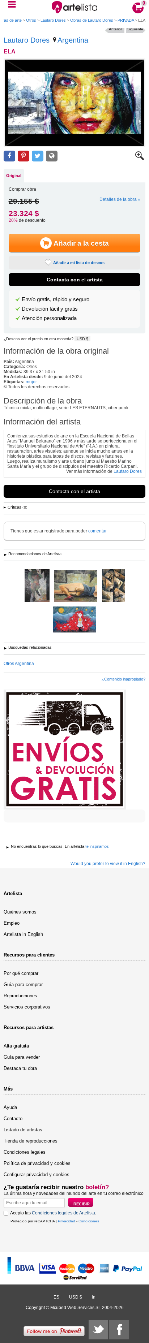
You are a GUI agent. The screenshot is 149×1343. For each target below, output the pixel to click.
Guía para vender (22, 1057)
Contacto (13, 1118)
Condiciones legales (25, 1152)
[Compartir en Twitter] (37, 156)
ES (56, 1297)
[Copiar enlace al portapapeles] (52, 156)
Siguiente (135, 29)
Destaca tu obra (20, 1068)
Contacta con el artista (75, 279)
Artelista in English (23, 934)
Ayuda (10, 1107)
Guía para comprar (23, 984)
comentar (97, 531)
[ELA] (74, 103)
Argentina (73, 40)
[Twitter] (98, 1329)
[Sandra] (74, 620)
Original (13, 175)
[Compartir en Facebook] (9, 156)
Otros (31, 20)
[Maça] (37, 586)
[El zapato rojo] (75, 586)
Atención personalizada (49, 318)
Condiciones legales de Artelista (63, 1212)
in (93, 1297)
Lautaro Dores (53, 20)
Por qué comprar (21, 973)
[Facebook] (119, 1329)
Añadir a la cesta (81, 243)
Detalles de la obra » (119, 199)
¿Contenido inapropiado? (123, 679)
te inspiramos (97, 846)
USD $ (82, 339)
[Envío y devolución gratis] (65, 749)
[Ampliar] (139, 158)
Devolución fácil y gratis (50, 309)
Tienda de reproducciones (31, 1141)
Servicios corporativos (27, 1007)
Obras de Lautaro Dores (91, 20)
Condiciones (88, 1221)
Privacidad (66, 1221)
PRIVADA (126, 20)
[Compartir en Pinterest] (23, 156)
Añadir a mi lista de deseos (79, 262)
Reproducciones (20, 995)
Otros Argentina (19, 663)
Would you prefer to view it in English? (108, 863)
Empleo (12, 923)
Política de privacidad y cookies (37, 1163)
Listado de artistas (23, 1129)
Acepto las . (53, 1212)
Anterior (115, 29)
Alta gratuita (16, 1046)
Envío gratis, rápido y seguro (55, 299)
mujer (31, 381)
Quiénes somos (20, 912)
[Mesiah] (113, 586)
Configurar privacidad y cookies (36, 1174)
